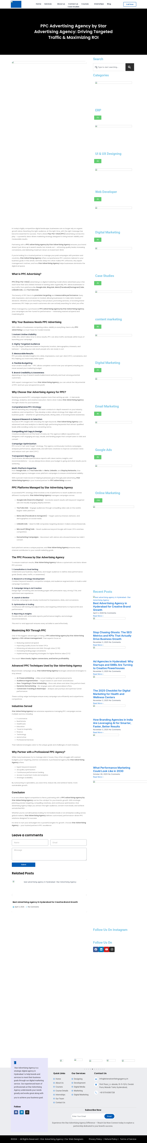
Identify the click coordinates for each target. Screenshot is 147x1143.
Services (48, 4)
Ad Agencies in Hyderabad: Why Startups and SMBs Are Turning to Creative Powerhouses (113, 665)
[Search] (129, 67)
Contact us (73, 4)
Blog (109, 4)
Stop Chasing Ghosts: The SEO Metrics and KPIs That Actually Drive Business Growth (112, 636)
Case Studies (73, 6)
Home (38, 4)
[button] (12, 895)
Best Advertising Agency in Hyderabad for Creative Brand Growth (112, 606)
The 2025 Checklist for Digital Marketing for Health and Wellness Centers (111, 694)
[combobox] (109, 67)
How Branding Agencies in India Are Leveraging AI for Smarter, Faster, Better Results (113, 723)
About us (61, 4)
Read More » (98, 616)
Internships (99, 4)
